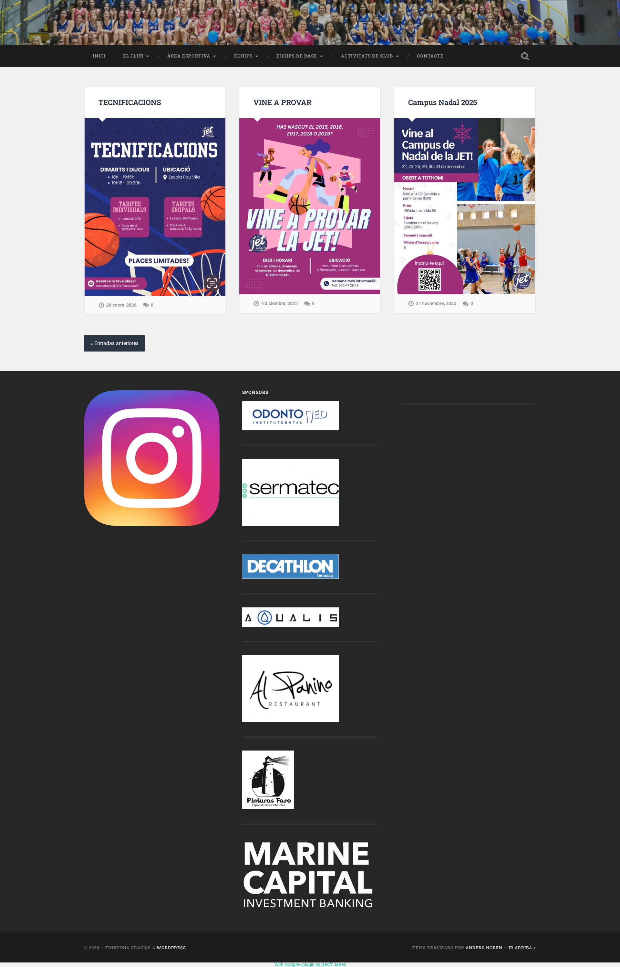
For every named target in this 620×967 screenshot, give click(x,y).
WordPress (171, 947)
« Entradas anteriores (114, 343)
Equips (243, 56)
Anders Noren (484, 947)
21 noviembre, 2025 (436, 303)
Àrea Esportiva (188, 56)
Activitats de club (367, 56)
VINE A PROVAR (282, 102)
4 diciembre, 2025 (279, 303)
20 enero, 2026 (121, 305)
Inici (99, 56)
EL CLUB (133, 56)
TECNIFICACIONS (129, 102)
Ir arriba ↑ (522, 947)
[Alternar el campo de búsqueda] (525, 56)
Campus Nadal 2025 (442, 102)
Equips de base (296, 56)
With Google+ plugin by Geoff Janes (310, 964)
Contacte (430, 56)
